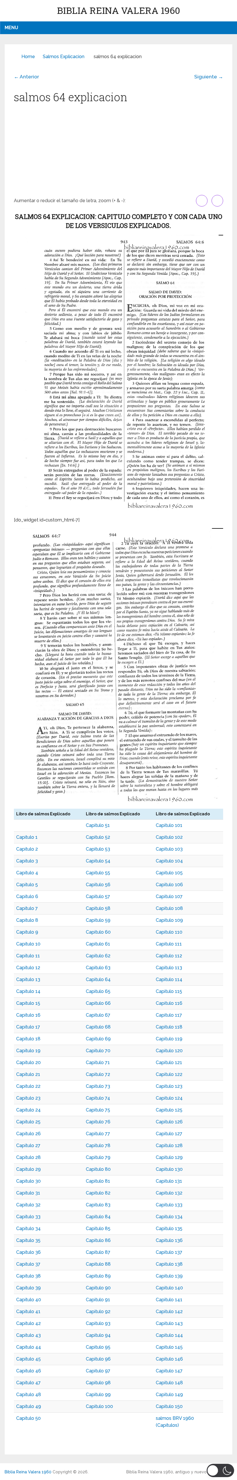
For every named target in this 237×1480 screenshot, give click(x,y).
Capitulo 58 (98, 908)
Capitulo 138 (169, 1264)
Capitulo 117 (169, 1015)
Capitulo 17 (28, 1027)
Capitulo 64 (98, 979)
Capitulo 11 (28, 956)
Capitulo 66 (98, 1003)
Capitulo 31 (28, 1193)
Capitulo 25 (28, 1122)
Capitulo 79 (98, 1157)
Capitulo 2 (27, 849)
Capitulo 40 (28, 1299)
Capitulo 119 (169, 1039)
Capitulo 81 (98, 1181)
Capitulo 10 (28, 944)
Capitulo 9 (27, 932)
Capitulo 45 (28, 1359)
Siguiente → (208, 77)
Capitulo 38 (28, 1276)
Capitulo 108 (169, 908)
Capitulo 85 (98, 1228)
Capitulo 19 (28, 1050)
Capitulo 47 (28, 1382)
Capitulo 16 (28, 1015)
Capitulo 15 (28, 1003)
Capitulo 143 (169, 1323)
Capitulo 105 (169, 873)
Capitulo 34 (28, 1228)
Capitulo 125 (169, 1110)
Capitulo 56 (98, 884)
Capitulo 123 (169, 1086)
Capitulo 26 (28, 1133)
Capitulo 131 (169, 1181)
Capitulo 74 (98, 1098)
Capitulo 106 (169, 884)
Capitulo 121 (169, 1062)
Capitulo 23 (28, 1098)
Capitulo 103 (169, 849)
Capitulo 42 (28, 1323)
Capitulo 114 (169, 979)
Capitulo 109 (169, 920)
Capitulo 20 (28, 1062)
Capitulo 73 (98, 1086)
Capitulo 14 (28, 991)
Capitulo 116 (169, 1003)
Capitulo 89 (98, 1276)
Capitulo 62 (98, 956)
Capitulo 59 (98, 920)
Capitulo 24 (28, 1110)
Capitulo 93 (98, 1323)
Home (28, 56)
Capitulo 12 (28, 967)
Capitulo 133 (169, 1205)
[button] (220, 1470)
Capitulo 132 (169, 1193)
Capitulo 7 (27, 908)
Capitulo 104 (169, 861)
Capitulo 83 (98, 1205)
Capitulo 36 (28, 1252)
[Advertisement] (118, 151)
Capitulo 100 (99, 1406)
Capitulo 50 (28, 1418)
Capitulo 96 (98, 1359)
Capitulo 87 (98, 1252)
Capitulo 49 (28, 1406)
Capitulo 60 (98, 932)
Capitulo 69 (98, 1039)
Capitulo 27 (28, 1145)
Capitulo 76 (98, 1122)
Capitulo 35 (28, 1240)
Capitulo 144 (169, 1335)
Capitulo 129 (169, 1157)
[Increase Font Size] (202, 201)
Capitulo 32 (28, 1205)
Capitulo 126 (169, 1122)
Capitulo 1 (27, 837)
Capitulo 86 (98, 1240)
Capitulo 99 (98, 1394)
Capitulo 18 (28, 1039)
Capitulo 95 (98, 1347)
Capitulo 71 (98, 1062)
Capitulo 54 (98, 861)
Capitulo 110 (169, 932)
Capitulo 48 (28, 1394)
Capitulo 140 (169, 1288)
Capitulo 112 (169, 956)
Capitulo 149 (169, 1394)
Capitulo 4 (27, 873)
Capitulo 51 (98, 825)
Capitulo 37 (28, 1264)
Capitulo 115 (169, 991)
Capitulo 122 (169, 1074)
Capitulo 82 (98, 1193)
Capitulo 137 (169, 1252)
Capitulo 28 (28, 1157)
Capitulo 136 (169, 1240)
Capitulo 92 (98, 1311)
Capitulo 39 (28, 1288)
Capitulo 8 (27, 920)
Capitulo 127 (169, 1133)
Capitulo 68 (98, 1027)
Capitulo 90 (98, 1288)
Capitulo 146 (169, 1359)
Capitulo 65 (98, 991)
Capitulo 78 (98, 1145)
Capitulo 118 (169, 1027)
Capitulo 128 (169, 1145)
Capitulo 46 (28, 1371)
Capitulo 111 (169, 944)
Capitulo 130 (169, 1169)
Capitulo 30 (28, 1181)
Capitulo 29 (28, 1169)
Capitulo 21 (28, 1074)
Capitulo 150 (169, 1406)
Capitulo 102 (169, 837)
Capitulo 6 (27, 896)
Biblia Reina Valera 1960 (118, 10)
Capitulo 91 (98, 1299)
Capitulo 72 (98, 1074)
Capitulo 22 (28, 1086)
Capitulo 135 (169, 1228)
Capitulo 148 (169, 1382)
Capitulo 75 (98, 1110)
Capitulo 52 (98, 837)
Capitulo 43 (28, 1335)
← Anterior (26, 77)
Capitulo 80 (98, 1169)
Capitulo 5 (27, 884)
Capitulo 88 (98, 1264)
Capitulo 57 (98, 896)
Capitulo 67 (98, 1015)
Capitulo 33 (28, 1216)
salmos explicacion (63, 56)
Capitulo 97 (98, 1371)
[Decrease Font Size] (217, 201)
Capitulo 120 (169, 1050)
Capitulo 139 (169, 1276)
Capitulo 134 (169, 1216)
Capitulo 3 (27, 861)
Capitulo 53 (98, 849)
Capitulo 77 (98, 1133)
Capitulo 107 (169, 896)
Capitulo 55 (98, 873)
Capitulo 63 (98, 967)
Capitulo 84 (98, 1216)
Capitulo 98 (98, 1382)
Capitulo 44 (28, 1347)
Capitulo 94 (98, 1335)
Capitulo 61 (98, 944)
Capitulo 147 (169, 1371)
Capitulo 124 (169, 1098)
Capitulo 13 (28, 979)
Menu (11, 27)
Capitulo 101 (169, 825)
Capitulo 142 (169, 1311)
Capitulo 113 (169, 967)
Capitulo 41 (28, 1311)
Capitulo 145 (169, 1347)
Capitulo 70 (98, 1050)
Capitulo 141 (169, 1299)
